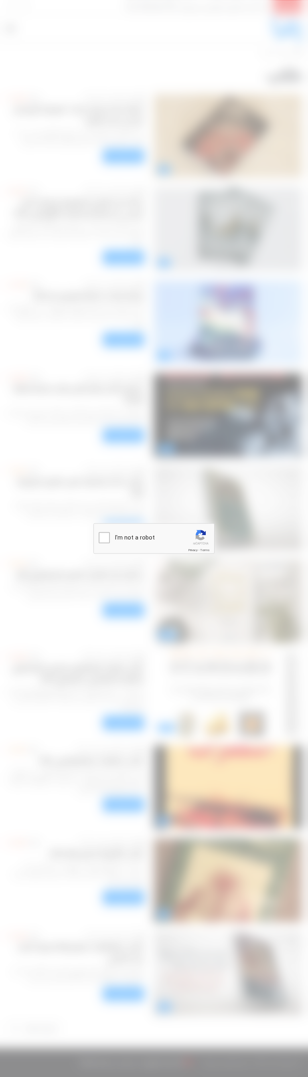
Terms (205, 550)
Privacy (193, 550)
